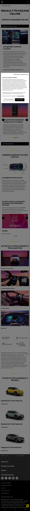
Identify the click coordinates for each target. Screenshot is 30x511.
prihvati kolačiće (19, 99)
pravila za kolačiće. (20, 95)
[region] (15, 88)
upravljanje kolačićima (8, 99)
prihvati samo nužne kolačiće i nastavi (20, 74)
